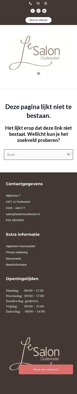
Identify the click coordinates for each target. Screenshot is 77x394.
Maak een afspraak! (46, 369)
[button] (38, 73)
